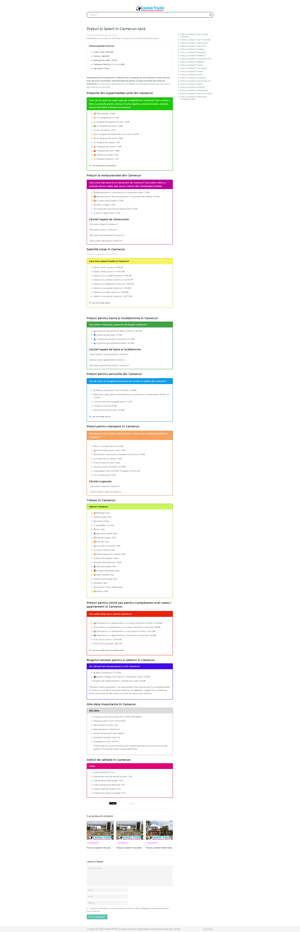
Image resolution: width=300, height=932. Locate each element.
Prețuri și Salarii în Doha (191, 74)
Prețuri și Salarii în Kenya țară (193, 43)
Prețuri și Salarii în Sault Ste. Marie (196, 93)
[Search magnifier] (210, 14)
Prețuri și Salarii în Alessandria (194, 90)
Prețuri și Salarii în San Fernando (195, 40)
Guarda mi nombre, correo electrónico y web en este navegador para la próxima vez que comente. (128, 909)
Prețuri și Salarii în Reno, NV (193, 46)
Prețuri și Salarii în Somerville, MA (195, 59)
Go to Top (207, 929)
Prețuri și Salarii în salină (191, 84)
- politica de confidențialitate (138, 929)
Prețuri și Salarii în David (191, 65)
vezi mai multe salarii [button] (101, 303)
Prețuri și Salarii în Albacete (193, 52)
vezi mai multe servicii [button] (101, 416)
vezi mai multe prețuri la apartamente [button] (108, 650)
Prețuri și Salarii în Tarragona (193, 68)
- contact (176, 929)
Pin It (132, 804)
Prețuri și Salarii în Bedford (192, 55)
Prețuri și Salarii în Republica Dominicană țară (193, 98)
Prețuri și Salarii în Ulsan (191, 71)
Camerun (93, 843)
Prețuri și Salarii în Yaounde (129, 848)
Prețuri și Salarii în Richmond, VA (195, 81)
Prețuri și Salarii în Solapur (192, 49)
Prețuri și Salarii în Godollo (192, 87)
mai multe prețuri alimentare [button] (104, 166)
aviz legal (122, 929)
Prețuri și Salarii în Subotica (193, 78)
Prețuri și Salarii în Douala (99, 848)
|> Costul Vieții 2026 (95, 929)
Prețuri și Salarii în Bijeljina (192, 62)
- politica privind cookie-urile (161, 929)
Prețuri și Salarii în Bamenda (159, 848)
